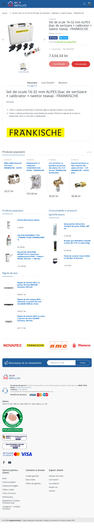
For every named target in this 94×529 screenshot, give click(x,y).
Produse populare (12, 210)
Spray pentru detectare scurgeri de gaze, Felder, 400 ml (76, 226)
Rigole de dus (10, 273)
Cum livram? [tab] (47, 82)
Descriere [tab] (32, 82)
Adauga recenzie (55, 33)
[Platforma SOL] (14, 445)
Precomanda (80, 64)
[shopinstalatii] (17, 4)
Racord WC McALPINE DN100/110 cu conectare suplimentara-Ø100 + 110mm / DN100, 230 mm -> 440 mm (30, 255)
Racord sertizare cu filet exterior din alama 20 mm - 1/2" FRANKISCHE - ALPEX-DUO (80, 168)
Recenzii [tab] (63, 82)
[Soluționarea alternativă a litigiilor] (14, 437)
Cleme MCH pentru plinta (28, 220)
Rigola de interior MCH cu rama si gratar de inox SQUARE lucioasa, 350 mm (31, 318)
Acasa (4, 13)
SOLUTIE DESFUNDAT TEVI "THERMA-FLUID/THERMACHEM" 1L (31, 237)
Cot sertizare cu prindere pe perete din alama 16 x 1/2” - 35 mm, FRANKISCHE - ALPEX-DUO (58, 168)
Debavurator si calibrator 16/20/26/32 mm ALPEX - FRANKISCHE (35, 166)
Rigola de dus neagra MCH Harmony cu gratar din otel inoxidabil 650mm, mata (29, 301)
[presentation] (88, 152)
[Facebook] (3, 463)
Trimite (82, 363)
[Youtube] (9, 463)
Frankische (52, 19)
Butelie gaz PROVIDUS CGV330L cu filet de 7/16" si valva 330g (77, 242)
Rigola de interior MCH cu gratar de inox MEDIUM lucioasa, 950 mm (28, 284)
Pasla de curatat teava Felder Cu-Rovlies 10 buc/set (77, 257)
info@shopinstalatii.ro (23, 387)
